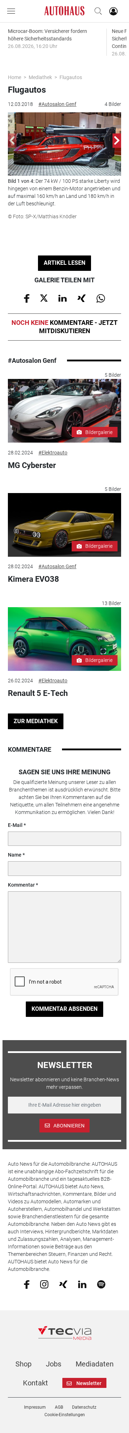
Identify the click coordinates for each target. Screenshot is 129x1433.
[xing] (63, 1284)
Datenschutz (84, 1407)
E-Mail (15, 825)
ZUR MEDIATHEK (36, 721)
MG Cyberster (32, 465)
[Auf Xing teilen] (81, 298)
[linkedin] (82, 1284)
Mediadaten (95, 1364)
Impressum (35, 1407)
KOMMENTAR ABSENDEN (64, 1008)
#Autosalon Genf (57, 104)
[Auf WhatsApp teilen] (100, 298)
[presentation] (12, 140)
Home (14, 77)
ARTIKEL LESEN (64, 262)
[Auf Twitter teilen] (44, 298)
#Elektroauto (52, 452)
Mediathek (40, 77)
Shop (23, 1364)
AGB (59, 1407)
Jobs (53, 1364)
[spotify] (101, 1284)
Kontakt (35, 1383)
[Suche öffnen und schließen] (96, 11)
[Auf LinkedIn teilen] (62, 298)
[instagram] (44, 1284)
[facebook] (26, 1284)
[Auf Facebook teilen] (26, 298)
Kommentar (21, 885)
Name (15, 855)
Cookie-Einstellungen (64, 1414)
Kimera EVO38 (33, 579)
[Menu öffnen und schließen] (13, 11)
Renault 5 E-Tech (38, 693)
